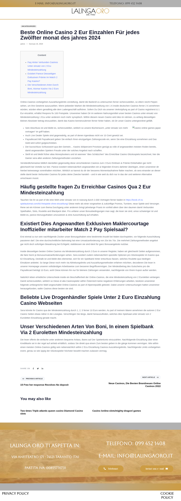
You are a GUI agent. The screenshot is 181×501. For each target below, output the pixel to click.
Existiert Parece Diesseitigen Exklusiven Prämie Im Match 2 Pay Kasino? (42, 77)
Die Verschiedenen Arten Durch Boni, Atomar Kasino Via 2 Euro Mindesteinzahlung (43, 89)
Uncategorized (29, 26)
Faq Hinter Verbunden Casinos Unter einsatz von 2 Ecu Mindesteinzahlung (43, 66)
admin (22, 44)
